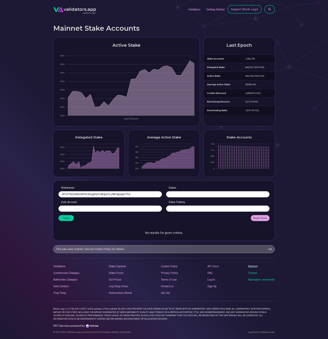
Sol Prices (115, 279)
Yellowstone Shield (120, 293)
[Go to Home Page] (74, 9)
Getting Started (215, 9)
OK (270, 249)
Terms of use (169, 279)
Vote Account (69, 202)
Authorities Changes (65, 279)
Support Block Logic (244, 9)
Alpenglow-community (261, 279)
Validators (194, 9)
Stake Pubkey (177, 202)
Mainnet (253, 266)
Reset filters (260, 218)
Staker (172, 187)
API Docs (213, 266)
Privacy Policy (169, 273)
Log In (211, 279)
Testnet (252, 273)
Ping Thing (59, 293)
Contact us (167, 286)
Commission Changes (66, 273)
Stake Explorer (117, 266)
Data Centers (61, 286)
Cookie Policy (102, 249)
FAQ (209, 273)
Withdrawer (67, 187)
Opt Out (165, 293)
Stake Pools (116, 273)
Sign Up (212, 286)
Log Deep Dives (118, 286)
